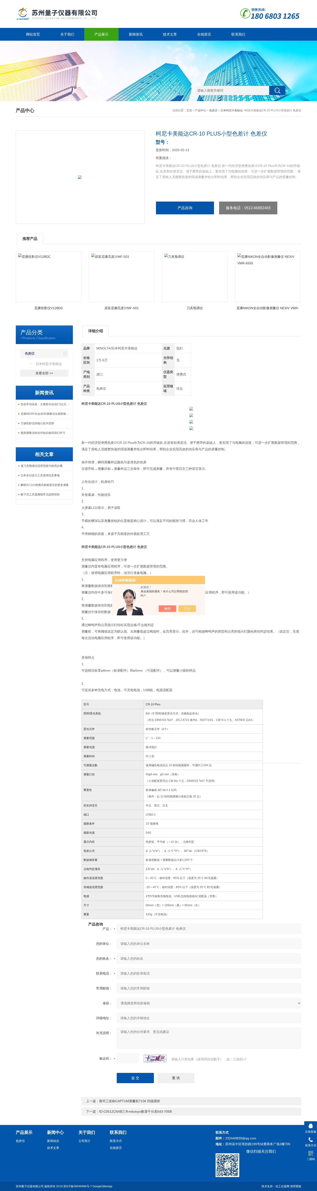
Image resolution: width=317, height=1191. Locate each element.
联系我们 (238, 34)
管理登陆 (295, 1186)
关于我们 (67, 34)
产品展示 (101, 34)
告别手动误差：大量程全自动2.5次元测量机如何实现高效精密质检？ (47, 404)
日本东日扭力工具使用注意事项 (40, 475)
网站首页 (33, 34)
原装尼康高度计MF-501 (121, 308)
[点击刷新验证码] (155, 1058)
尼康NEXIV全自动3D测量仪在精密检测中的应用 (47, 413)
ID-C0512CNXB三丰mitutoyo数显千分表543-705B (135, 1111)
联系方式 (116, 1141)
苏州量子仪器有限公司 (30, 1186)
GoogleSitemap (102, 1186)
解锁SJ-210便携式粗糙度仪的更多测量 (45, 485)
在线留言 (204, 34)
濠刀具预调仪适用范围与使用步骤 (41, 466)
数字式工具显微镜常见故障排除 (40, 494)
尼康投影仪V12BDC (48, 308)
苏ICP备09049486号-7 (77, 1186)
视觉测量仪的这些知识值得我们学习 (43, 433)
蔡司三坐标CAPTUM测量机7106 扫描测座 (129, 1101)
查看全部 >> (44, 373)
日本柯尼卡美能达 (231, 110)
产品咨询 (185, 208)
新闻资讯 (136, 34)
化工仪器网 (282, 1186)
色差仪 (213, 110)
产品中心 (200, 110)
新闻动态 (53, 1141)
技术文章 (170, 34)
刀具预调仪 (195, 308)
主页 (189, 110)
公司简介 (84, 1141)
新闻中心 (55, 1132)
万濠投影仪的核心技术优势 (37, 423)
